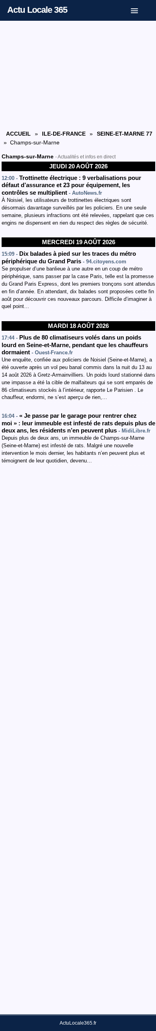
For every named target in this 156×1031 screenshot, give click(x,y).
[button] (140, 9)
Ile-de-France (64, 133)
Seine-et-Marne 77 (124, 133)
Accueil (18, 133)
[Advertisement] (78, 74)
